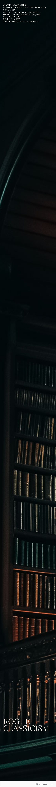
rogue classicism (26, 725)
